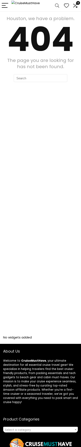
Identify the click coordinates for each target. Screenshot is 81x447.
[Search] (57, 5)
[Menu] (5, 5)
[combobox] (40, 430)
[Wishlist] (66, 5)
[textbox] (40, 430)
